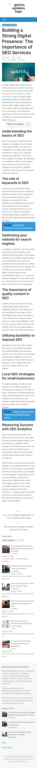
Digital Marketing (9, 25)
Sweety (6, 57)
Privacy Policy (7, 747)
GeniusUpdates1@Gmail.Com (18, 761)
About (4, 743)
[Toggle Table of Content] (26, 124)
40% (22, 275)
